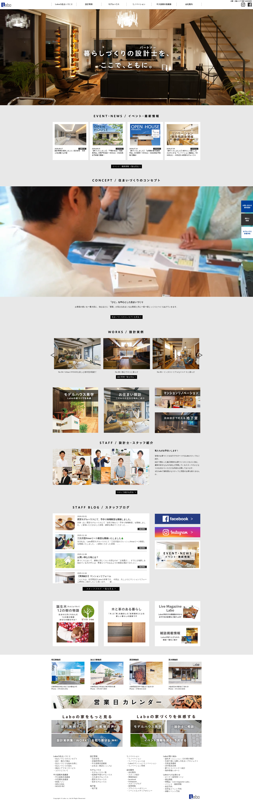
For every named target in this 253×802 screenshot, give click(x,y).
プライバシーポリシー (137, 788)
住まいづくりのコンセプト (66, 759)
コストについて (61, 770)
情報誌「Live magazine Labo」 (178, 782)
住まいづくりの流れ (63, 766)
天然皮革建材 (170, 763)
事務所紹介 (133, 777)
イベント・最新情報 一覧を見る (125, 166)
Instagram (132, 781)
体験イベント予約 (172, 791)
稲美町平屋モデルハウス (102, 775)
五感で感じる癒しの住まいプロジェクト (181, 761)
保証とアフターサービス (65, 768)
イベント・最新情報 (173, 784)
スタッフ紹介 (133, 775)
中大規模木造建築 (62, 777)
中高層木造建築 (61, 779)
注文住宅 (95, 759)
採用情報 (132, 786)
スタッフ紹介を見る (125, 492)
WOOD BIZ (60, 786)
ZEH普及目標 (170, 766)
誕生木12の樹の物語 (179, 759)
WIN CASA (59, 784)
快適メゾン (59, 782)
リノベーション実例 (136, 766)
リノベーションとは (136, 761)
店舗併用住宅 (97, 761)
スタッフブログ (134, 784)
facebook (132, 779)
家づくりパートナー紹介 (175, 768)
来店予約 (168, 786)
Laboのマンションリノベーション (142, 763)
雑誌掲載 (168, 779)
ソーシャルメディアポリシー (140, 791)
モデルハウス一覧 (99, 772)
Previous (53, 355)
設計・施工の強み (62, 761)
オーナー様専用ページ (174, 777)
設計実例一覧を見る (125, 377)
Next (200, 355)
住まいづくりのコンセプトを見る (125, 317)
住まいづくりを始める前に (66, 763)
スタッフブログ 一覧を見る (100, 589)
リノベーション (134, 759)
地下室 (94, 788)
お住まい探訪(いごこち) (102, 766)
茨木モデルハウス (99, 782)
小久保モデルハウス (100, 777)
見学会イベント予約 (173, 789)
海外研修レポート (172, 770)
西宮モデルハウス (99, 779)
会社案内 (132, 772)
